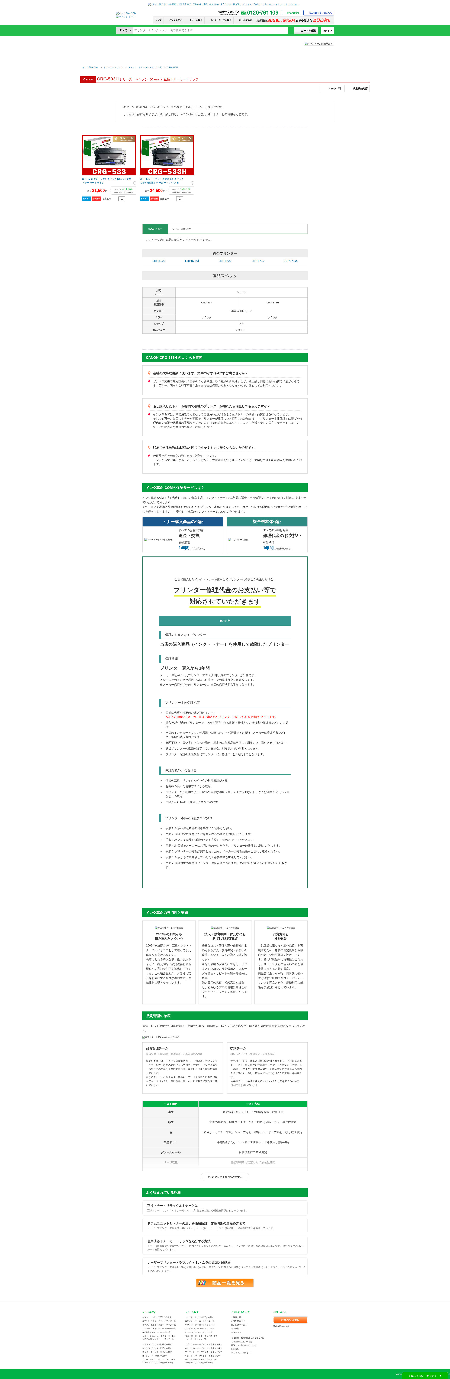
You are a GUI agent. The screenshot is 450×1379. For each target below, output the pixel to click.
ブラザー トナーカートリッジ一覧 (199, 1328)
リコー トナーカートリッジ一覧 (199, 1332)
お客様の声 (236, 1317)
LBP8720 (225, 261)
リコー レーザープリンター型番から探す (202, 1356)
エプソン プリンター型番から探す (157, 1344)
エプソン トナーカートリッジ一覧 (199, 1321)
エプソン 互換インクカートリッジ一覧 (159, 1321)
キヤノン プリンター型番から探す (157, 1348)
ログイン (327, 30)
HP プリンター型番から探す (154, 1356)
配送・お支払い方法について (243, 1345)
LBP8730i (192, 261)
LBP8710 (258, 261)
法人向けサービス (239, 1325)
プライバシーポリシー (241, 1353)
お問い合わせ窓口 (290, 1320)
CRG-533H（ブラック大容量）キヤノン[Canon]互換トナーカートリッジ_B (162, 181)
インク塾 (235, 1328)
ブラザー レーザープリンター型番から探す (203, 1352)
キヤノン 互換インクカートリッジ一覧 (159, 1325)
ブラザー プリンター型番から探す (157, 1352)
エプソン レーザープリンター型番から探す (203, 1344)
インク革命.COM (90, 67)
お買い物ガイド (238, 1321)
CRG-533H (172, 67)
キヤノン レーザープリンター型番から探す (203, 1348)
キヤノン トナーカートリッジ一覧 (145, 67)
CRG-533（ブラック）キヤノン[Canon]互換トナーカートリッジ (106, 181)
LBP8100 (158, 261)
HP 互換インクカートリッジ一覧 (156, 1332)
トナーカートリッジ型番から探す (199, 1317)
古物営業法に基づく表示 (242, 1342)
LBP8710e (291, 261)
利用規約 (235, 1349)
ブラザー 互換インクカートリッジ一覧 (159, 1328)
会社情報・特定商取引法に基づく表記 (247, 1338)
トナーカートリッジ (113, 67)
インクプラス (237, 1332)
